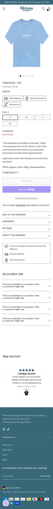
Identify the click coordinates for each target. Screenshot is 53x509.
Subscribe (45, 476)
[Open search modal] (43, 9)
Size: (5, 112)
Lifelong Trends (10, 86)
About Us (7, 445)
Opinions (7, 449)
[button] (6, 376)
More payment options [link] (26, 198)
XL (10, 123)
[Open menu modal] (4, 9)
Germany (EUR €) (13, 488)
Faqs (4, 454)
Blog (4, 459)
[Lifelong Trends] (26, 8)
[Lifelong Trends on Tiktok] (8, 429)
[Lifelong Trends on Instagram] (4, 429)
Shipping (21, 205)
